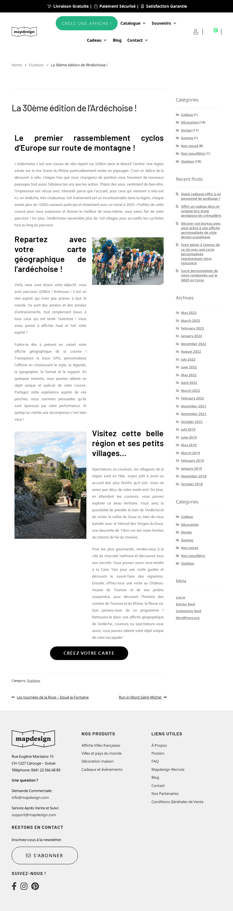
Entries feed (185, 604)
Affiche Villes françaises (101, 745)
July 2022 (188, 359)
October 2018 (192, 484)
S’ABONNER (48, 855)
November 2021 (194, 414)
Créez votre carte (89, 653)
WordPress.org (187, 618)
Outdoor (36, 64)
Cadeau (187, 114)
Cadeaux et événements (102, 769)
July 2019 (188, 429)
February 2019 (192, 460)
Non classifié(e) (193, 153)
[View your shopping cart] (212, 31)
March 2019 (190, 453)
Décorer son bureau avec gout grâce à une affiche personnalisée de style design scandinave (201, 230)
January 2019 (191, 468)
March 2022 (190, 390)
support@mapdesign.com (34, 814)
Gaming (187, 138)
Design (186, 130)
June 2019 (189, 437)
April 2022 (189, 382)
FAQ (155, 761)
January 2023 (191, 336)
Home (17, 64)
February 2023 (192, 328)
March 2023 (190, 320)
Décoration (190, 122)
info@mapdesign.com (30, 797)
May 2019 (189, 445)
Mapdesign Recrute (167, 769)
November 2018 (194, 476)
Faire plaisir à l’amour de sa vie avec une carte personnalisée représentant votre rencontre (200, 253)
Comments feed (188, 611)
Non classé (189, 146)
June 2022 (189, 367)
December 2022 (193, 344)
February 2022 (192, 398)
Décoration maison (98, 761)
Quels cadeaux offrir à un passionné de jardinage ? (201, 196)
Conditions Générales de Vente (177, 801)
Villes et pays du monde (102, 753)
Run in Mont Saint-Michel (140, 697)
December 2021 (193, 406)
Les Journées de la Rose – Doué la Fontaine (52, 697)
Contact (135, 40)
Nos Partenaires (164, 793)
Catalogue (130, 23)
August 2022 (191, 351)
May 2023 (189, 312)
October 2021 (192, 422)
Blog (117, 40)
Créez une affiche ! (87, 23)
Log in (180, 597)
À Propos (159, 745)
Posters (157, 753)
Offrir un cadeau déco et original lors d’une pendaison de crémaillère (201, 211)
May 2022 (189, 375)
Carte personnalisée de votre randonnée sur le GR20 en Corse (199, 275)
